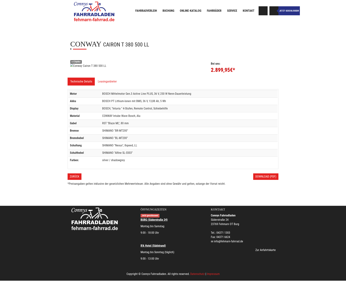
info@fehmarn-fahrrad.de (228, 241)
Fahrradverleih (146, 10)
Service (232, 10)
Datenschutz (197, 274)
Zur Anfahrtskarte (265, 250)
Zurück (74, 176)
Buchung (168, 10)
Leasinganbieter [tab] (107, 81)
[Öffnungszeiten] (273, 10)
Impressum (213, 274)
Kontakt (248, 10)
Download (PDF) (265, 176)
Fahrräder (214, 10)
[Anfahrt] (263, 10)
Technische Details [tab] (81, 81)
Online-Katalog (190, 10)
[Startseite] (94, 11)
